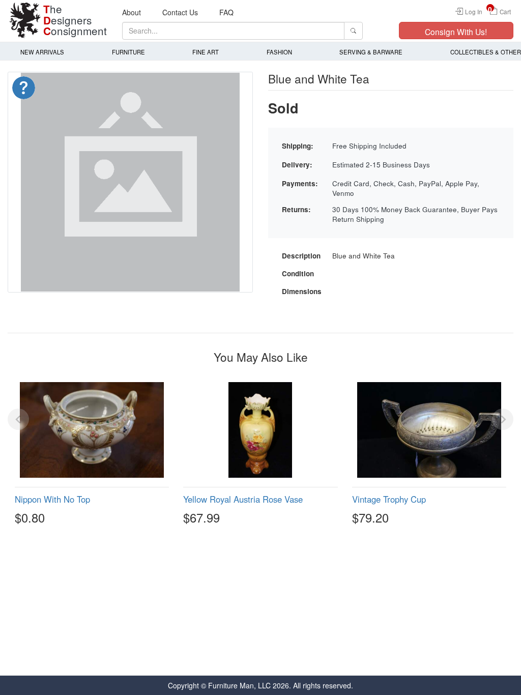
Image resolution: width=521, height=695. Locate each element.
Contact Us (180, 12)
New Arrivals (42, 52)
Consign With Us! (456, 31)
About (131, 12)
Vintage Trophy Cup (389, 499)
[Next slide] (502, 419)
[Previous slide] (18, 419)
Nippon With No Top (52, 499)
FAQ (226, 12)
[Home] (25, 20)
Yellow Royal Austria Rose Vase (243, 499)
